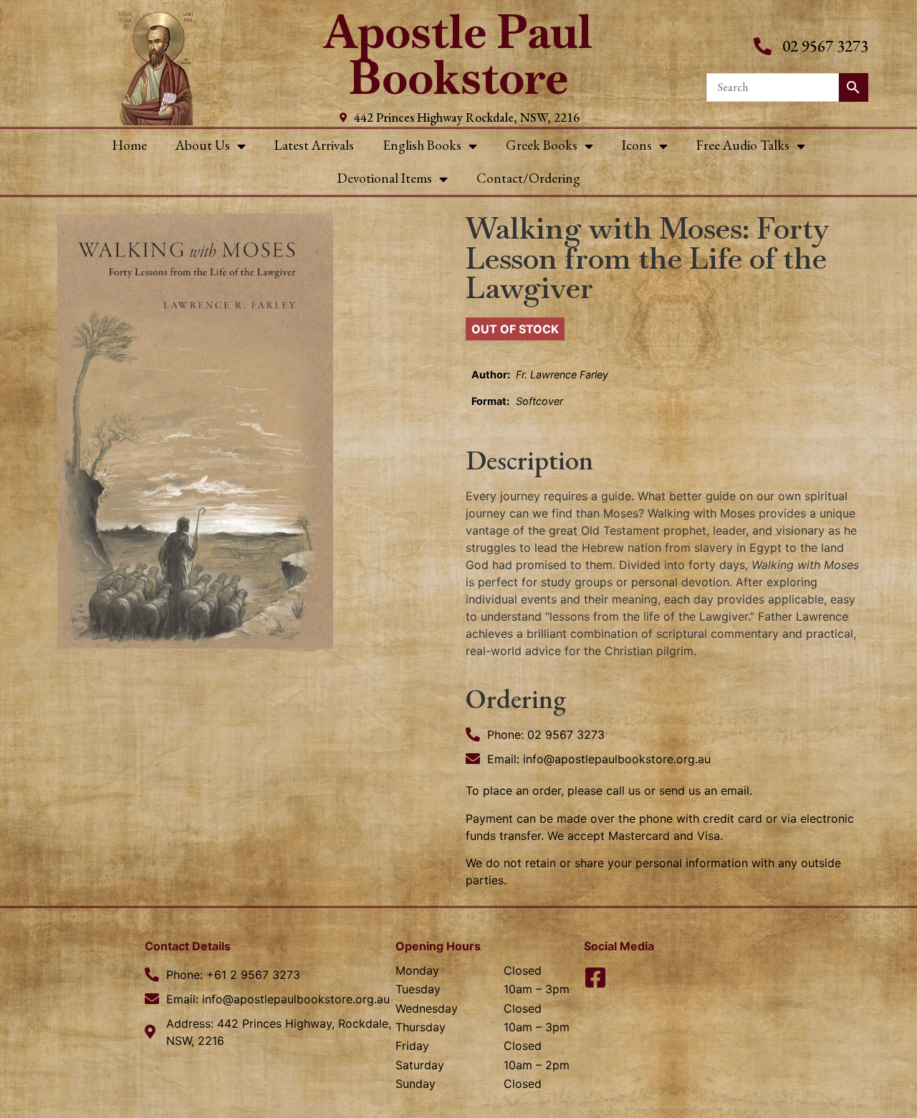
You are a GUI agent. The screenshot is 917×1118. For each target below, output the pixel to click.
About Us (203, 145)
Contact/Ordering (528, 178)
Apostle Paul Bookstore (458, 55)
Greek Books (541, 145)
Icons (637, 145)
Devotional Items (384, 178)
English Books (422, 145)
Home (129, 145)
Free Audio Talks (742, 145)
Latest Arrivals (314, 145)
